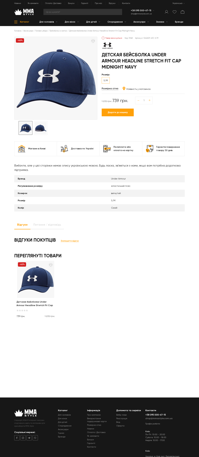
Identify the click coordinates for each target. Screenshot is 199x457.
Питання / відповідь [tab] (47, 224)
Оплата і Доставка (53, 3)
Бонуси (71, 3)
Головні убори (41, 31)
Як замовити (33, 3)
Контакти (126, 3)
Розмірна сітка (110, 88)
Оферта (120, 426)
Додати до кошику (118, 112)
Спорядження (64, 426)
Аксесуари (28, 31)
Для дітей (62, 422)
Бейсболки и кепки (58, 31)
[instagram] (23, 437)
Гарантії (84, 3)
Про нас (98, 3)
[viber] (35, 437)
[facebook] (17, 437)
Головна (17, 31)
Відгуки (112, 3)
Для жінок (62, 418)
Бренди (61, 436)
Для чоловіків (64, 415)
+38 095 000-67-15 (141, 10)
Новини (17, 3)
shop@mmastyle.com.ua (141, 14)
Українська (177, 3)
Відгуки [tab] (22, 224)
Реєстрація (121, 418)
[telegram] (29, 437)
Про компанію (94, 415)
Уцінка (61, 433)
